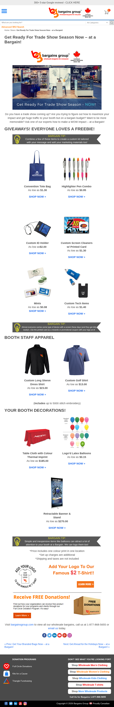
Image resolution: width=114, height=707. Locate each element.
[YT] (20, 703)
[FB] (6, 703)
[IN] (15, 703)
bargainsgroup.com (22, 624)
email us (53, 628)
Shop (89, 665)
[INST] (25, 703)
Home (6, 30)
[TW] (11, 703)
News (13, 30)
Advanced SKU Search (12, 27)
